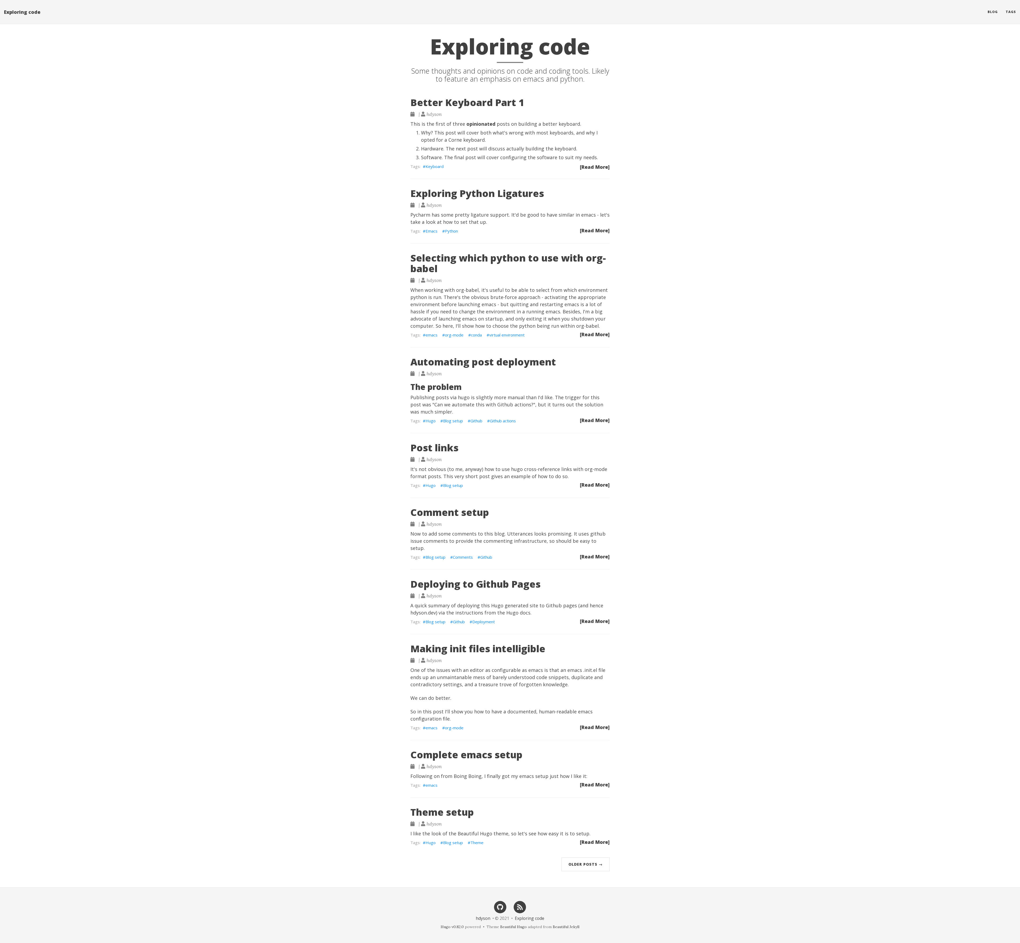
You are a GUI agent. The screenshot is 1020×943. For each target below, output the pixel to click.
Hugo (431, 420)
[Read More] (595, 167)
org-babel (467, 290)
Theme (476, 842)
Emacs (431, 231)
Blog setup (453, 420)
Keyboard (435, 166)
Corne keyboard (466, 140)
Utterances (520, 534)
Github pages (561, 605)
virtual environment (507, 335)
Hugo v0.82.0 (452, 926)
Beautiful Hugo (475, 833)
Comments (463, 557)
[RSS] (520, 907)
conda (476, 335)
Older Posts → (585, 864)
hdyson (483, 918)
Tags (1011, 12)
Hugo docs (518, 612)
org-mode (454, 335)
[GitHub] (500, 907)
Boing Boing (468, 776)
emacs (431, 335)
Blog (993, 12)
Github (476, 420)
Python (451, 231)
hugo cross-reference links (541, 469)
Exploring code (22, 12)
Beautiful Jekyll (566, 926)
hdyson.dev (423, 612)
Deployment (483, 621)
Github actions (514, 404)
